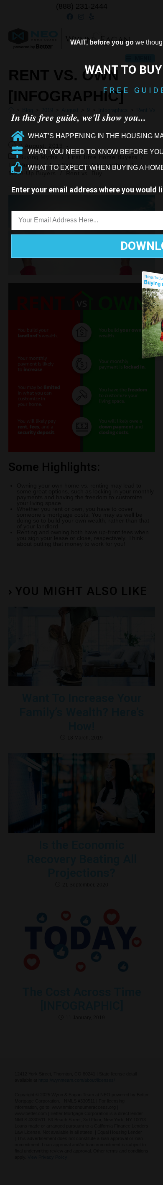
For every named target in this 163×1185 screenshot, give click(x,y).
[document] (81, 592)
